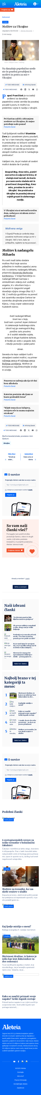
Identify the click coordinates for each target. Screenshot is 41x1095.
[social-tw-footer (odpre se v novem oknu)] (23, 1061)
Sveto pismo (8, 820)
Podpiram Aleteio (14, 550)
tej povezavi (30, 243)
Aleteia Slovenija (26, 31)
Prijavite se (10, 495)
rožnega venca (9, 360)
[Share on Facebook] (21, 89)
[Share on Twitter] (29, 89)
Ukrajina (6, 443)
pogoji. (30, 490)
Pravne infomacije (21, 1080)
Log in (27, 579)
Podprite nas (6, 10)
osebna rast (8, 976)
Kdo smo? (20, 1076)
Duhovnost (6, 17)
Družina (7, 936)
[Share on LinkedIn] (25, 89)
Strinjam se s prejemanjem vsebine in (20, 490)
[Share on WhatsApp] (37, 89)
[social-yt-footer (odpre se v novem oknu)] (14, 1061)
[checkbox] (5, 490)
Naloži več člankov (20, 664)
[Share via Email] (33, 89)
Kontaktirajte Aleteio (20, 1084)
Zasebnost (20, 1088)
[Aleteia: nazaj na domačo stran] (20, 4)
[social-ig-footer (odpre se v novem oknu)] (27, 1061)
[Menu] (7, 4)
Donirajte (20, 1072)
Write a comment (20, 587)
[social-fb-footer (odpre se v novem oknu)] (18, 1061)
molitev (6, 869)
